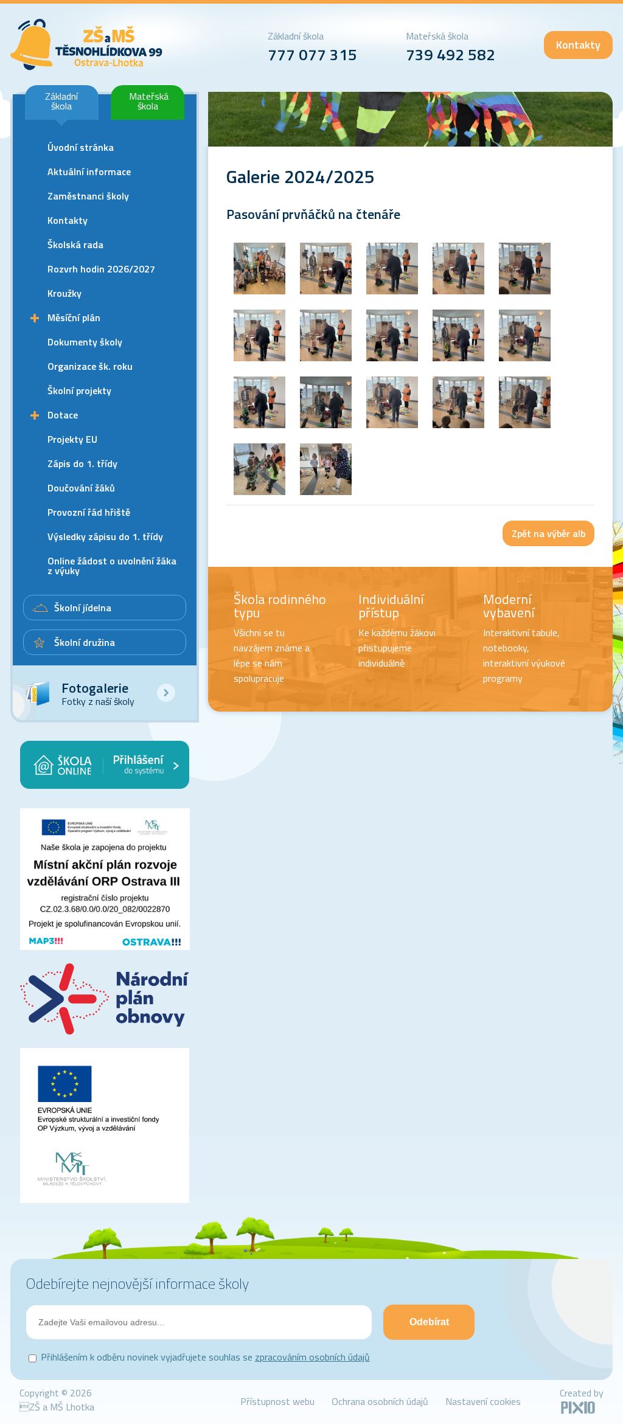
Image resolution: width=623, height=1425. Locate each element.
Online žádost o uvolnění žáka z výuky (111, 565)
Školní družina (84, 642)
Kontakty (578, 44)
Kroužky (64, 293)
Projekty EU (72, 439)
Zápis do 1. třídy (82, 463)
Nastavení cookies (483, 1401)
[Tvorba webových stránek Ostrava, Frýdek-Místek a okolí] (578, 1411)
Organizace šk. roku (90, 366)
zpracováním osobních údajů (312, 1357)
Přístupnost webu (277, 1401)
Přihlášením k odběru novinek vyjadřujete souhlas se (205, 1357)
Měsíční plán (73, 317)
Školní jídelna (82, 607)
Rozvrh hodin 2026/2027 (101, 269)
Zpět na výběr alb (548, 533)
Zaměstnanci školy (88, 196)
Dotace (62, 414)
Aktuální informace (89, 171)
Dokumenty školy (84, 342)
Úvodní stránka (80, 147)
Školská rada (75, 244)
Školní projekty (79, 390)
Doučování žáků (81, 487)
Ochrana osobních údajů (380, 1401)
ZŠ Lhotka (86, 45)
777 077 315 (312, 54)
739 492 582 (450, 54)
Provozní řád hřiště (88, 512)
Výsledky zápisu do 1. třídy (105, 536)
